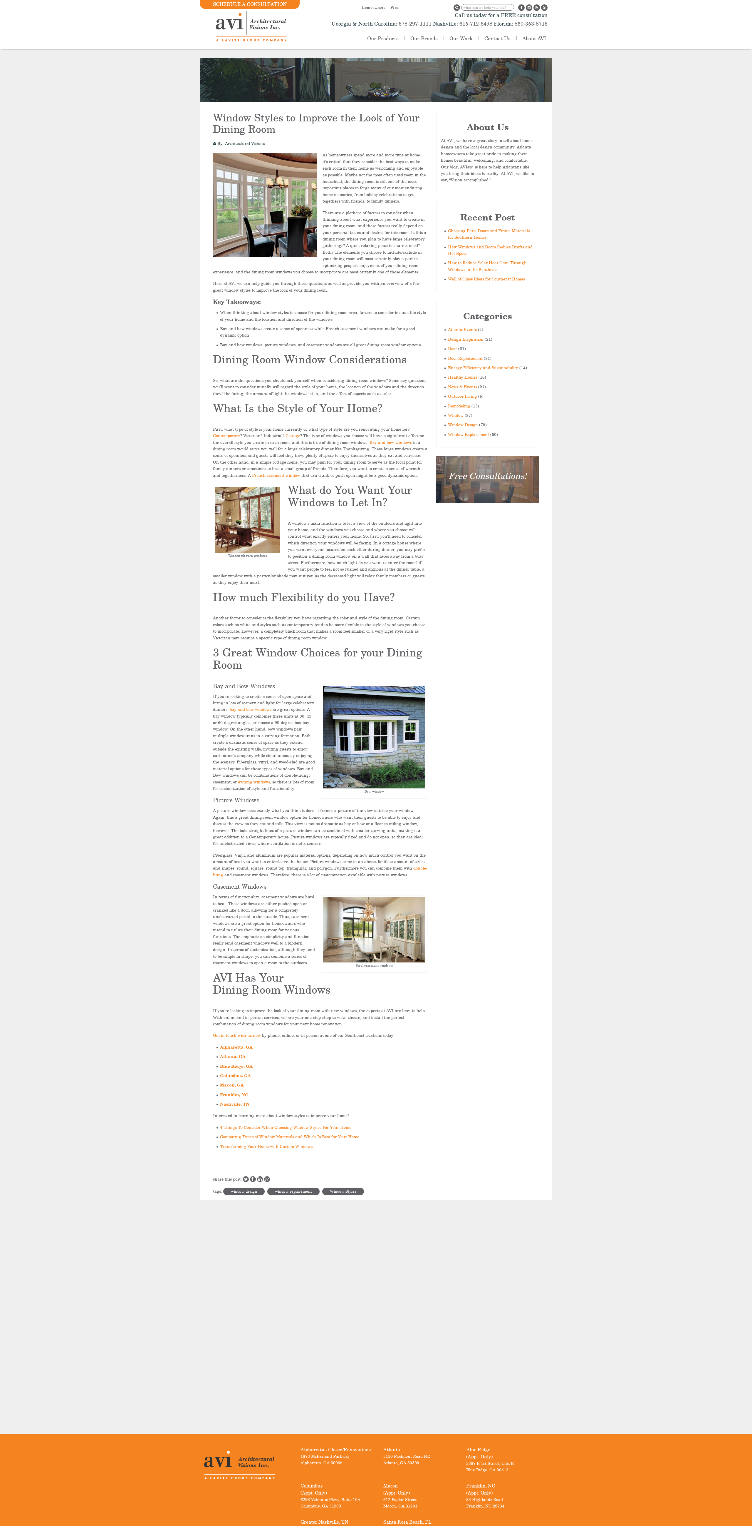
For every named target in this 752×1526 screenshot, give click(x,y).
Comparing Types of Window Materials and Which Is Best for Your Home (289, 1137)
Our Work (461, 38)
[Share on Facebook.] (253, 1179)
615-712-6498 (476, 23)
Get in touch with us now (237, 1035)
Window (456, 415)
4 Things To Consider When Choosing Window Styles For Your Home (285, 1127)
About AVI (534, 38)
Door (452, 348)
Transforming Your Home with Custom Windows (266, 1146)
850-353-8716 (530, 23)
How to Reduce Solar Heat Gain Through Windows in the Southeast (487, 266)
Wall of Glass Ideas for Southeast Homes (486, 279)
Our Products (383, 38)
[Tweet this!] (246, 1179)
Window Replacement (468, 434)
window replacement (293, 1191)
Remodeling (459, 406)
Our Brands (424, 38)
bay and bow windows (250, 709)
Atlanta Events (462, 329)
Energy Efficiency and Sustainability (483, 368)
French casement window (276, 475)
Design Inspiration (466, 339)
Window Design (463, 425)
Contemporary (226, 435)
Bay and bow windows (391, 442)
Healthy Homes (462, 377)
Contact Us (497, 38)
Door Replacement (465, 358)
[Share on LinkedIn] (260, 1179)
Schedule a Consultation (250, 4)
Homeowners (373, 7)
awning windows (254, 782)
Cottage (293, 435)
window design (244, 1191)
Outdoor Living (462, 396)
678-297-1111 (414, 23)
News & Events (462, 387)
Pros (394, 7)
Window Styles (343, 1191)
